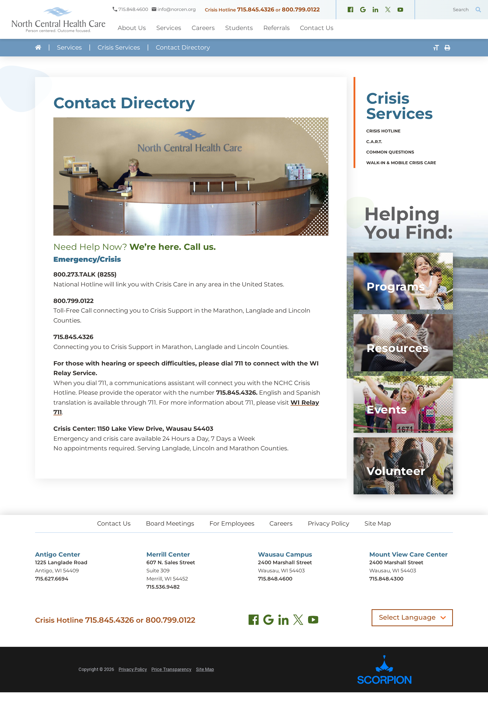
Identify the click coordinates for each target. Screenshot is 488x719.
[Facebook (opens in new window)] (350, 10)
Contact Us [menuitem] (316, 28)
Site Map (377, 523)
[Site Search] (478, 9)
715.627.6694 (51, 579)
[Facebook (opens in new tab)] (254, 621)
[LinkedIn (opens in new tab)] (283, 621)
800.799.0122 (301, 9)
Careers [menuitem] (203, 28)
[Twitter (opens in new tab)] (298, 621)
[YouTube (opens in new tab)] (313, 621)
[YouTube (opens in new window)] (400, 10)
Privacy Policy (328, 523)
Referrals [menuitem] (276, 28)
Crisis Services (119, 47)
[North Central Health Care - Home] (56, 19)
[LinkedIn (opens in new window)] (375, 10)
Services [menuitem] (168, 28)
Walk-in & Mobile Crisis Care (401, 162)
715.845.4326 (255, 9)
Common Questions (390, 152)
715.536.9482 (163, 587)
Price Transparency (171, 669)
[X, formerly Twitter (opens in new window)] (388, 10)
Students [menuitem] (239, 28)
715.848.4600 (275, 579)
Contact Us (114, 523)
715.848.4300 (386, 579)
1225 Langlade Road (61, 562)
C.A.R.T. (374, 141)
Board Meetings (170, 523)
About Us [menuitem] (132, 28)
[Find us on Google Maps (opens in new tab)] (268, 621)
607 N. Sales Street (170, 562)
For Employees (231, 523)
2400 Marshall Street (285, 562)
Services (69, 47)
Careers (281, 523)
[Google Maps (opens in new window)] (363, 10)
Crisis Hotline (383, 131)
